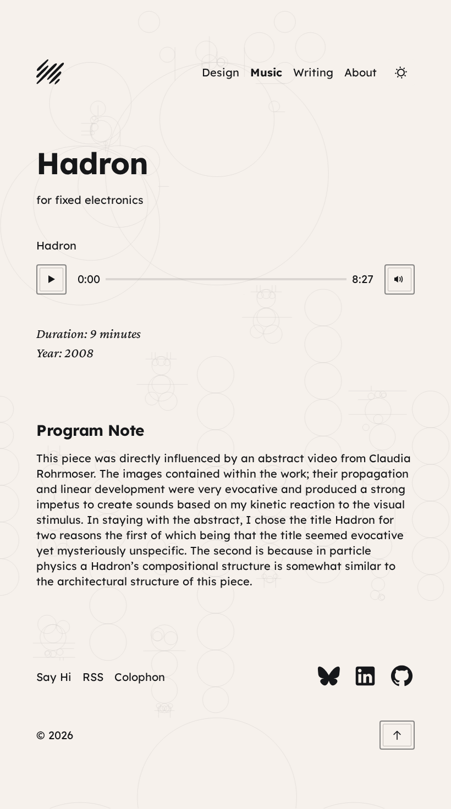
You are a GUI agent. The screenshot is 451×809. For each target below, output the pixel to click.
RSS (92, 677)
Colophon (139, 677)
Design (220, 72)
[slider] (226, 279)
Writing (313, 72)
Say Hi (54, 677)
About (360, 72)
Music (266, 72)
